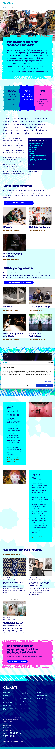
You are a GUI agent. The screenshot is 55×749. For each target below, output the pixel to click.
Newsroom (7, 699)
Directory (6, 692)
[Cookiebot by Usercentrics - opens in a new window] (47, 363)
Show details (48, 381)
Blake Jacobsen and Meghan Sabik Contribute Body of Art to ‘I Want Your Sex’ (39, 584)
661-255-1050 (7, 723)
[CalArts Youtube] (20, 733)
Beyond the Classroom (37, 167)
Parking (39, 692)
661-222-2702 (7, 727)
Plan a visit (23, 705)
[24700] (5, 736)
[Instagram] (29, 175)
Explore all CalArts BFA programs (19, 203)
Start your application (17, 661)
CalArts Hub (7, 705)
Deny (27, 385)
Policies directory (26, 701)
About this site (42, 695)
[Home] (8, 3)
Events (31, 149)
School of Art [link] (11, 7)
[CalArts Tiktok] (8, 733)
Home (4, 7)
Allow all (45, 385)
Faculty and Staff (35, 143)
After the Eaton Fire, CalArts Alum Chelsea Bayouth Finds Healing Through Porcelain (13, 624)
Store (22, 711)
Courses (32, 162)
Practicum (33, 164)
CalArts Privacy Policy (44, 699)
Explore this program (10, 230)
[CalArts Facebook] (14, 733)
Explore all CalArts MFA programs (19, 282)
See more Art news (11, 554)
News (31, 151)
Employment (7, 702)
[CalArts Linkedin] (11, 733)
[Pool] (12, 736)
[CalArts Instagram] (4, 733)
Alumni (31, 153)
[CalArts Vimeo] (17, 733)
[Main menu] (49, 3)
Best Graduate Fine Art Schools (42, 101)
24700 (14, 579)
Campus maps (25, 708)
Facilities (32, 147)
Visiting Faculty (34, 145)
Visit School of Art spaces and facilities (13, 459)
